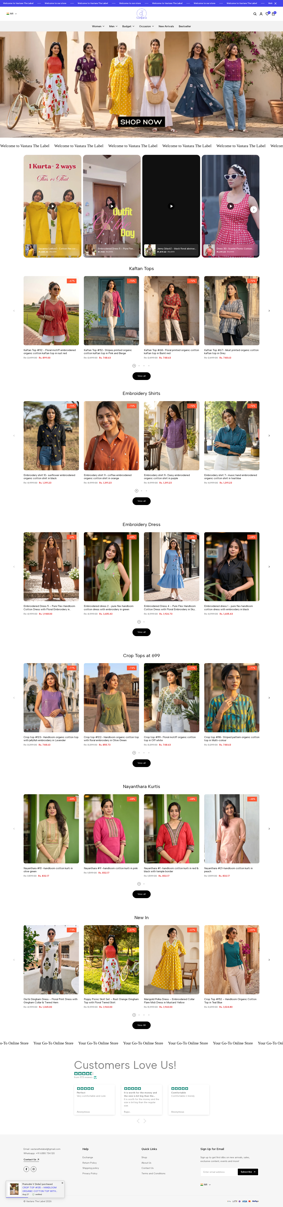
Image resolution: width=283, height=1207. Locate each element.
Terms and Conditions (153, 1173)
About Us (146, 1162)
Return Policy (90, 1162)
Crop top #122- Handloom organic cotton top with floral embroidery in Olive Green (111, 739)
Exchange (88, 1157)
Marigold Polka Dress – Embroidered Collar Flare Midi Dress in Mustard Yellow (169, 1001)
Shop (144, 1157)
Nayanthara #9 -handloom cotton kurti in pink (111, 868)
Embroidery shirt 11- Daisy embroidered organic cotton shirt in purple (167, 477)
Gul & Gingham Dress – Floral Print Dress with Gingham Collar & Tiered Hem (50, 1001)
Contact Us (148, 1168)
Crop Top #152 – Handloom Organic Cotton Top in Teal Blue (230, 1001)
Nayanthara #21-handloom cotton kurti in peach (228, 870)
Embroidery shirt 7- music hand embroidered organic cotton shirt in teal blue (230, 477)
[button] (139, 1121)
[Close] (274, 3)
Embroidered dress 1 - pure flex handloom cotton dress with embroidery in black (228, 607)
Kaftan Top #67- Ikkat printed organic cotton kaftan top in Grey (231, 352)
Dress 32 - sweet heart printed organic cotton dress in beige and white (38, 1189)
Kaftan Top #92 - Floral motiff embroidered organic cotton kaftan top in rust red (50, 352)
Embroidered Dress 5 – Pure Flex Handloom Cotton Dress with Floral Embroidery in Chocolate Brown (49, 607)
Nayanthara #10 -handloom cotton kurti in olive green (48, 870)
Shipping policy (91, 1168)
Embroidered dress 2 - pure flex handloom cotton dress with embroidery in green (108, 607)
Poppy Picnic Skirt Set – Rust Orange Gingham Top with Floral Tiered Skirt (111, 1001)
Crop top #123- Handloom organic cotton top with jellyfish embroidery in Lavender (51, 739)
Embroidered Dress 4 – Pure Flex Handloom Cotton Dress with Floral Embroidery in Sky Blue (170, 607)
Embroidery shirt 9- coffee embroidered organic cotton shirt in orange (108, 477)
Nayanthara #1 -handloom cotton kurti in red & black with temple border (171, 870)
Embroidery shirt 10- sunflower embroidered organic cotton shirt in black (49, 477)
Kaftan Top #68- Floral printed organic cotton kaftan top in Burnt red (171, 352)
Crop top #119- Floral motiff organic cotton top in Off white (170, 739)
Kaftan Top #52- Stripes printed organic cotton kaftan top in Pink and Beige (108, 352)
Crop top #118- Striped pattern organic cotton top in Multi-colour (231, 739)
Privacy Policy (90, 1173)
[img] (143, 1074)
